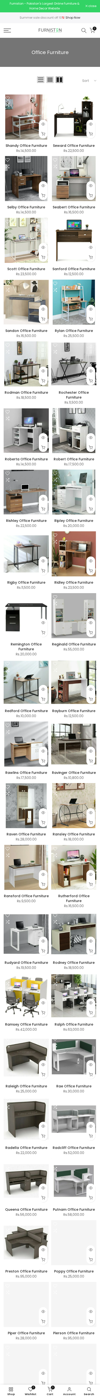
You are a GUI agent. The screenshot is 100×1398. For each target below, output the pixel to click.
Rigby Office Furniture (26, 581)
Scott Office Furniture (26, 267)
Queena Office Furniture (26, 1208)
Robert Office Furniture (74, 457)
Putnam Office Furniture (74, 1208)
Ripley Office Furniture (73, 519)
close (92, 5)
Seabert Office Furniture (74, 206)
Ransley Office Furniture (74, 833)
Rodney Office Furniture (74, 961)
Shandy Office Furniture (26, 144)
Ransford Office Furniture (26, 894)
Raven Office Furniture (26, 833)
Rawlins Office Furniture (26, 771)
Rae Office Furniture (74, 1084)
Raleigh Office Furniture (26, 1084)
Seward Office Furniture (74, 144)
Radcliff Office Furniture (74, 1146)
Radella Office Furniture (26, 1146)
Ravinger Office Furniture (74, 771)
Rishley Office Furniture (26, 519)
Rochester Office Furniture (74, 393)
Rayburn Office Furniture (73, 709)
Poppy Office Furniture (74, 1269)
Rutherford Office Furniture (74, 897)
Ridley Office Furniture (73, 581)
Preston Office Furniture (26, 1269)
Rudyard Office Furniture (26, 961)
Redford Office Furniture (26, 709)
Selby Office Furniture (26, 206)
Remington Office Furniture (26, 645)
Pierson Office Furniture (73, 1331)
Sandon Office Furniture (26, 329)
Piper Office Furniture (26, 1331)
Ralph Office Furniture (74, 1023)
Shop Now (73, 16)
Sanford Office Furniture (73, 267)
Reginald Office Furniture (74, 642)
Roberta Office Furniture (26, 457)
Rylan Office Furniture (74, 329)
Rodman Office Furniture (26, 391)
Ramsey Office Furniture (26, 1023)
